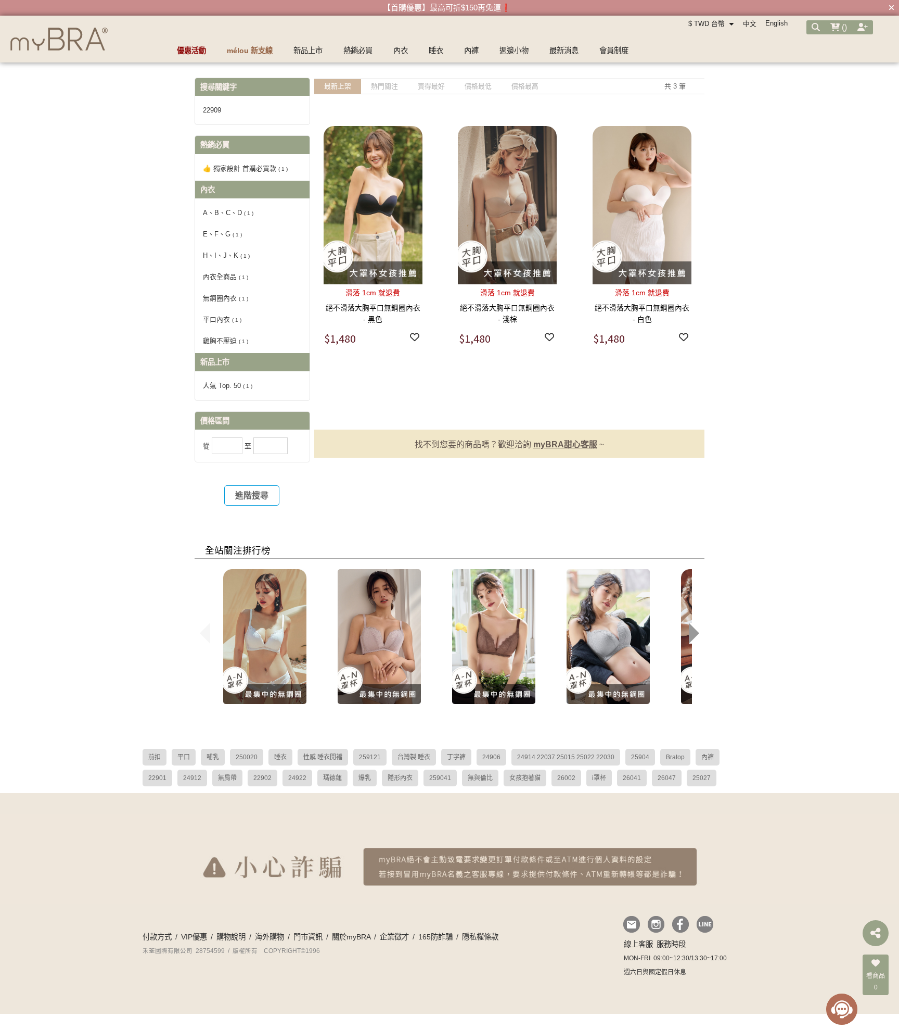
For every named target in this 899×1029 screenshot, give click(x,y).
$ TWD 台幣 (707, 24)
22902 (262, 778)
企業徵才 (394, 937)
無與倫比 (480, 778)
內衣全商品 (225, 277)
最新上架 (337, 86)
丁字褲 (456, 757)
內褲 (707, 757)
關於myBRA (351, 937)
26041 (632, 778)
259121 (370, 757)
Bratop (675, 757)
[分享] (876, 933)
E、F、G (222, 234)
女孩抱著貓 (525, 778)
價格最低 (478, 86)
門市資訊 (308, 937)
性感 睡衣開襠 (322, 757)
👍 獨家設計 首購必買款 (245, 168)
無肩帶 (227, 778)
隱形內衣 (400, 778)
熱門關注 (384, 86)
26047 (667, 778)
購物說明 (231, 937)
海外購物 (269, 937)
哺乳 (213, 757)
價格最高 (524, 86)
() (843, 27)
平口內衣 (222, 319)
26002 (566, 778)
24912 (192, 778)
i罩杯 (599, 778)
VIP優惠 (194, 937)
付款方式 (157, 937)
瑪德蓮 (332, 778)
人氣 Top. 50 (227, 386)
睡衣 (280, 757)
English (776, 23)
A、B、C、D (228, 213)
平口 (183, 757)
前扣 (154, 757)
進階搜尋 (251, 495)
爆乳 (364, 778)
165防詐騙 (435, 937)
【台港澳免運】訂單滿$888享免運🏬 (447, 7)
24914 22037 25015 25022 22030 (565, 757)
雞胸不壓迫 (225, 341)
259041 (440, 778)
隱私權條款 (480, 937)
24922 (297, 778)
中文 (749, 24)
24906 (491, 757)
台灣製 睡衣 (413, 757)
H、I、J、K (226, 255)
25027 (701, 778)
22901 (157, 778)
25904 (640, 757)
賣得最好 (431, 86)
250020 (247, 757)
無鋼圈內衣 (225, 298)
